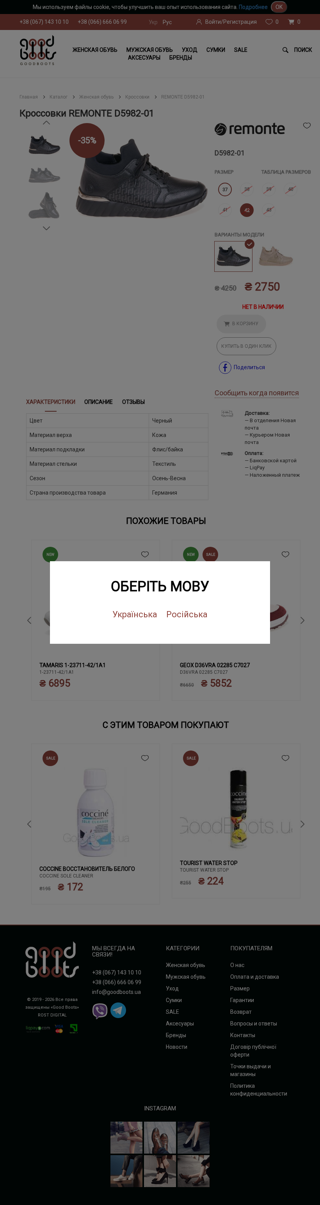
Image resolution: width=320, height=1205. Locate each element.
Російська (187, 614)
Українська (134, 614)
